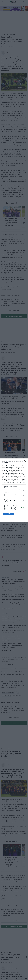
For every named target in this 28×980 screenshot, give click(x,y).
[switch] (22, 490)
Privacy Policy (22, 519)
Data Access (14, 519)
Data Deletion (6, 519)
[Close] (25, 461)
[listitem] (14, 487)
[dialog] (14, 490)
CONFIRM (8, 513)
